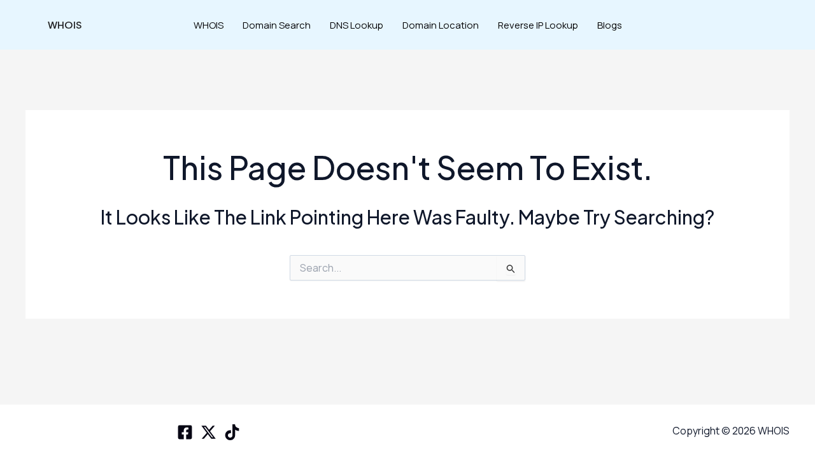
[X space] (208, 432)
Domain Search (277, 25)
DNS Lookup (356, 25)
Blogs (609, 25)
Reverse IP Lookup (538, 25)
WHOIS (65, 24)
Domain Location (440, 25)
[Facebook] (185, 432)
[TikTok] (232, 432)
